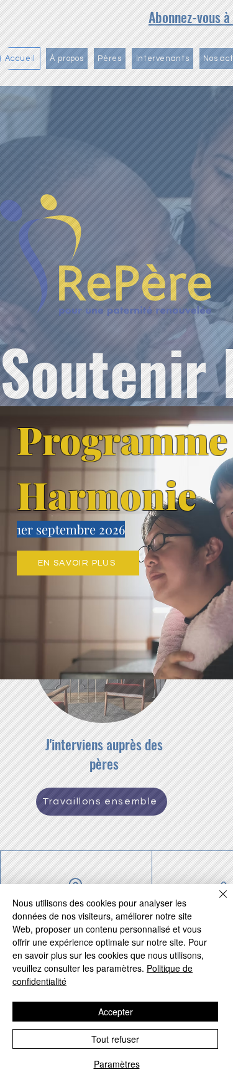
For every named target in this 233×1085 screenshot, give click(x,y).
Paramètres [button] (117, 1064)
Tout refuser (115, 1039)
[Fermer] (216, 901)
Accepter (115, 1011)
